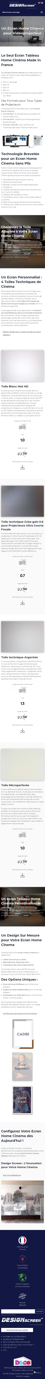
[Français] (42, 3)
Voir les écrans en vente (17, 1330)
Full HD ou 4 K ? (10, 1347)
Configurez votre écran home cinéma (20, 1013)
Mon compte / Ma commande (16, 1342)
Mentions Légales (22, 1376)
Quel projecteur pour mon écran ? (18, 1345)
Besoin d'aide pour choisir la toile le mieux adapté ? (22, 333)
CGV (5, 1350)
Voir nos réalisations (12, 1175)
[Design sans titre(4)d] (22, 1223)
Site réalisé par (28, 1374)
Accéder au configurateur (14, 1336)
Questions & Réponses (13, 1339)
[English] (39, 3)
